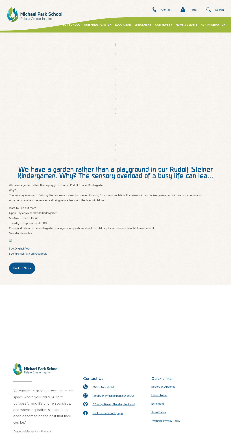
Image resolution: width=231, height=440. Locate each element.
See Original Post (19, 248)
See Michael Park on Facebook (28, 253)
